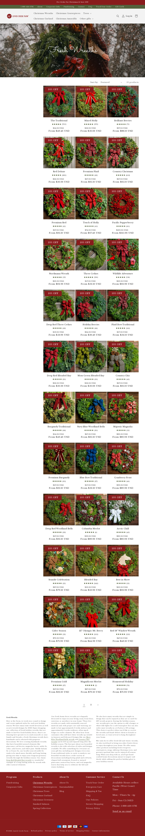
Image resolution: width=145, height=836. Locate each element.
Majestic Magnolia (122, 427)
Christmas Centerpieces (45, 787)
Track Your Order (104, 7)
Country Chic (123, 375)
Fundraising (69, 7)
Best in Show (123, 580)
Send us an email (122, 811)
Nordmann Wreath (59, 273)
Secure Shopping (94, 804)
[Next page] (98, 705)
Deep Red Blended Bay (59, 375)
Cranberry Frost (123, 477)
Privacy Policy (93, 808)
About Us (64, 783)
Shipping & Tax (94, 791)
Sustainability (66, 787)
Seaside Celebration (59, 580)
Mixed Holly (91, 120)
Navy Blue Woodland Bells (91, 427)
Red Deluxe (59, 171)
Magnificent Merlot (91, 682)
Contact (81, 7)
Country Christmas (123, 171)
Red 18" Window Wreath (123, 631)
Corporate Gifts (53, 7)
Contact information (101, 831)
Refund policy (37, 831)
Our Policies (92, 800)
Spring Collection (42, 808)
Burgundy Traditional (59, 427)
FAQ (90, 7)
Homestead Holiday (122, 682)
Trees (86, 13)
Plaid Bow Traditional (122, 324)
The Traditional (59, 120)
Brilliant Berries (123, 120)
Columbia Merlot (91, 528)
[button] (87, 13)
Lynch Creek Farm (20, 831)
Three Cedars (91, 273)
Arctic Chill (123, 528)
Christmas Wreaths (42, 783)
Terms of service (67, 831)
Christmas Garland (42, 795)
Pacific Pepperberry (122, 222)
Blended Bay (91, 580)
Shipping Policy (82, 831)
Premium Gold (59, 682)
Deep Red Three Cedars (59, 324)
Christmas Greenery (43, 800)
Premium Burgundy (59, 477)
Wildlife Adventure (123, 273)
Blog (61, 791)
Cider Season (59, 631)
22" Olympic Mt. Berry (91, 631)
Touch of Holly (91, 222)
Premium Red (59, 222)
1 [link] (84, 705)
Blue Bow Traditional (91, 477)
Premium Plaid (91, 171)
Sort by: (94, 82)
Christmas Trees (41, 791)
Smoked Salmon (41, 804)
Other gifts (85, 19)
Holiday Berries (91, 324)
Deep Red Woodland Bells (59, 528)
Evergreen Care (94, 787)
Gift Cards (119, 7)
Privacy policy (51, 831)
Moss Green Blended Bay (91, 375)
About (39, 7)
